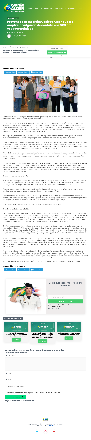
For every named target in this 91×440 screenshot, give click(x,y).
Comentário (11, 355)
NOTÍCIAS (38, 8)
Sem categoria (13, 18)
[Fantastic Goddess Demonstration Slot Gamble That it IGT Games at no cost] (16, 331)
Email (9, 380)
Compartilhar (10, 72)
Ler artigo (16, 340)
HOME (30, 8)
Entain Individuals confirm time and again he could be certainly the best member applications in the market (42, 335)
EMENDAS (71, 8)
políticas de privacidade (65, 56)
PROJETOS (81, 8)
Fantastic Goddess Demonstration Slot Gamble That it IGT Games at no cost (16, 334)
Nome (9, 373)
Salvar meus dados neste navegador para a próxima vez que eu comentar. (33, 393)
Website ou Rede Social (15, 386)
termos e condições (76, 56)
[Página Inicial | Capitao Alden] (15, 12)
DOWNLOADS (59, 8)
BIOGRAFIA (48, 8)
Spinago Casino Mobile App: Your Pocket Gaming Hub (69, 334)
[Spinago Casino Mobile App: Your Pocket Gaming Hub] (69, 331)
